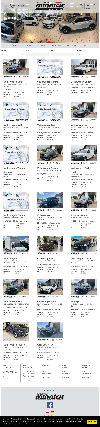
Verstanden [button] (92, 421)
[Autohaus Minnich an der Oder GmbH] (50, 9)
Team (85, 45)
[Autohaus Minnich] (50, 405)
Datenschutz (54, 415)
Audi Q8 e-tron (45, 344)
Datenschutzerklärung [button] (26, 424)
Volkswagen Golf (12, 81)
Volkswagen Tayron (14, 344)
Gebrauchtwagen (57, 45)
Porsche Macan (79, 215)
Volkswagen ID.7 (12, 301)
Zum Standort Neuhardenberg (7, 378)
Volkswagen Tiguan (47, 81)
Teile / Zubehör (71, 45)
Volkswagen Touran (81, 258)
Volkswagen (43, 215)
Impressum (46, 415)
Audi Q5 (75, 301)
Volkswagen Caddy (81, 81)
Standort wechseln (50, 390)
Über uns (14, 45)
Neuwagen (43, 45)
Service (29, 45)
